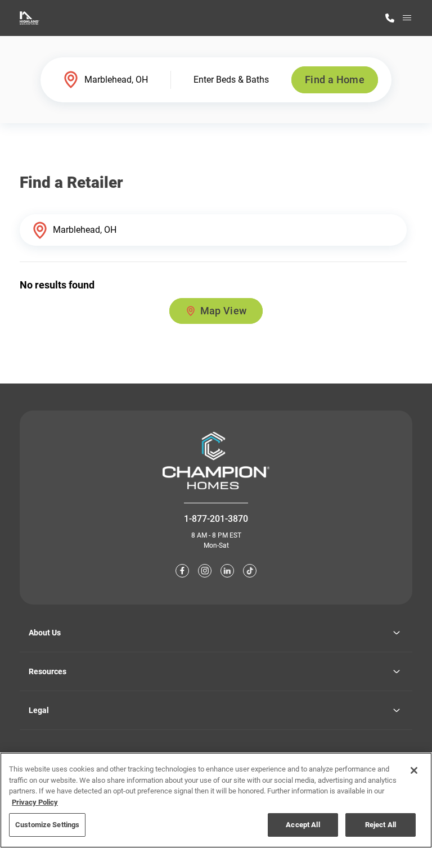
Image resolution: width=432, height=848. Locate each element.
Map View (223, 311)
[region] (216, 800)
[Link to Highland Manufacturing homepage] (29, 18)
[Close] (414, 770)
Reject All (380, 824)
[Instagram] (205, 571)
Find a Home (334, 79)
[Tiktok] (249, 571)
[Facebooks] (182, 571)
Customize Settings (47, 824)
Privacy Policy (35, 802)
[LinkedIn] (227, 571)
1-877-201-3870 (216, 518)
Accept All (303, 824)
